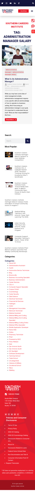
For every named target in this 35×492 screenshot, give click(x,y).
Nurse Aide (12, 330)
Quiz (10, 344)
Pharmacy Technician (16, 334)
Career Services (14, 282)
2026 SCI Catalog (13, 432)
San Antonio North (15, 346)
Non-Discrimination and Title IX (18, 454)
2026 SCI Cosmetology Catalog (18, 435)
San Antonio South (15, 349)
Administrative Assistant (18, 86)
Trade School (13, 358)
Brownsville (13, 275)
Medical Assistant (15, 313)
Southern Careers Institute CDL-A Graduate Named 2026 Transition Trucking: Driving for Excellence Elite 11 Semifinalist (22, 171)
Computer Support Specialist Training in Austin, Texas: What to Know (22, 239)
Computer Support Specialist (18, 287)
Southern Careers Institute (14, 84)
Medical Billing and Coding (18, 315)
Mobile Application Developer (18, 327)
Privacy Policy (12, 428)
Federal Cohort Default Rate (17, 451)
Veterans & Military (15, 363)
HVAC (11, 306)
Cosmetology (13, 292)
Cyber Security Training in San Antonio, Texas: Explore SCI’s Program (20, 226)
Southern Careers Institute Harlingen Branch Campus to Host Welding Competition (21, 156)
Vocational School (15, 365)
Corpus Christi (14, 289)
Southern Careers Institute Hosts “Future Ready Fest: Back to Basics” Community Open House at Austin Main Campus (22, 188)
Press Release (13, 342)
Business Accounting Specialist (19, 277)
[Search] (27, 140)
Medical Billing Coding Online (18, 323)
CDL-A (11, 285)
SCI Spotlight (13, 351)
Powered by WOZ (15, 339)
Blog (10, 273)
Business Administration (17, 280)
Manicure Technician (16, 311)
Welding (11, 370)
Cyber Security (14, 294)
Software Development (16, 353)
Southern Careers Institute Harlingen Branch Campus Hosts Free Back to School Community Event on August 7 (16, 202)
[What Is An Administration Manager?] (17, 55)
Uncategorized (14, 361)
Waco (11, 368)
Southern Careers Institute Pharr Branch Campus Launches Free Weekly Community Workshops (16, 249)
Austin (11, 268)
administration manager (12, 88)
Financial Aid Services (16, 301)
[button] (33, 3)
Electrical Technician (15, 299)
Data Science (13, 296)
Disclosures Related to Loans (17, 448)
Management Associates (17, 308)
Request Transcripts (12, 463)
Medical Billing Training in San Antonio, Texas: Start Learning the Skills (22, 214)
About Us (11, 444)
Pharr (11, 337)
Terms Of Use (12, 425)
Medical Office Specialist (17, 325)
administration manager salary (14, 90)
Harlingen (12, 304)
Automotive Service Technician (19, 270)
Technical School (14, 356)
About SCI (12, 263)
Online (11, 332)
